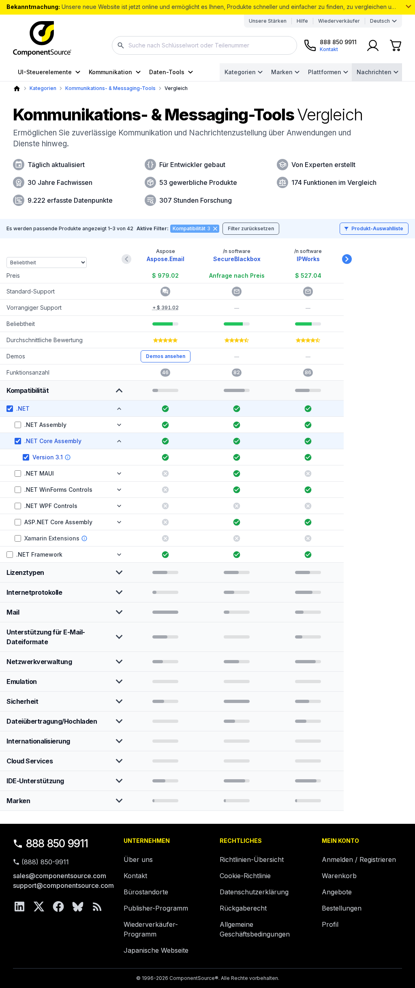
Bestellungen (342, 908)
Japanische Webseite (156, 950)
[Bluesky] (77, 906)
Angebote (337, 892)
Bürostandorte (146, 892)
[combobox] (204, 45)
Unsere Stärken (268, 21)
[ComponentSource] (42, 39)
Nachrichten (374, 72)
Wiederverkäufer (339, 21)
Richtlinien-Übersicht (252, 859)
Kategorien (240, 72)
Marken (282, 72)
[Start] (17, 88)
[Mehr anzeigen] (408, 6)
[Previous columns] (126, 259)
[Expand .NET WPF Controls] (119, 506)
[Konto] (372, 45)
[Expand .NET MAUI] (119, 473)
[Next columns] (347, 259)
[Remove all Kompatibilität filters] (215, 228)
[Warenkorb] (395, 45)
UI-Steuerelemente (45, 72)
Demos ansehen (165, 356)
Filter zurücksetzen (251, 228)
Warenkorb (339, 876)
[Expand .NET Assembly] (119, 425)
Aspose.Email (165, 258)
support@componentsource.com (63, 885)
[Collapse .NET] (119, 408)
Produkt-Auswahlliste (377, 228)
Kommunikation (110, 72)
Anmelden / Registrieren (359, 859)
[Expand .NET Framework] (119, 554)
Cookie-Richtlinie (245, 876)
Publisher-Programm (156, 908)
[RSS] (97, 906)
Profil (330, 924)
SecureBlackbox (237, 258)
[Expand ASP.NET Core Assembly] (119, 522)
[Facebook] (58, 906)
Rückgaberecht (243, 908)
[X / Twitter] (38, 906)
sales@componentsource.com (59, 876)
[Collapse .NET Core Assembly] (119, 441)
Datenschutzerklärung (254, 892)
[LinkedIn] (19, 906)
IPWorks (308, 258)
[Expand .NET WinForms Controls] (119, 489)
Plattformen (324, 72)
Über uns (138, 859)
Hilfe (302, 21)
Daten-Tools (166, 72)
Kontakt (135, 876)
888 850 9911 (57, 843)
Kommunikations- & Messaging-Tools (110, 88)
